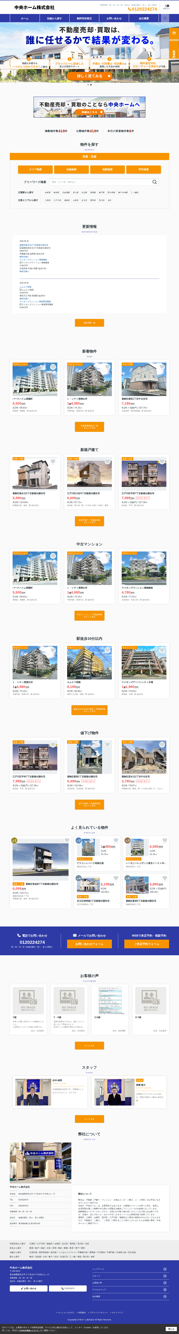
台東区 (76, 200)
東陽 (66, 1248)
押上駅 (76, 192)
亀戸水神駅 (123, 192)
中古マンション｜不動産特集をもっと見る (89, 615)
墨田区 (93, 200)
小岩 (45, 1257)
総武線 (54, 1252)
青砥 (79, 1257)
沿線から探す (54, 18)
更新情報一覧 (89, 323)
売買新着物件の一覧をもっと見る (89, 427)
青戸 (77, 1248)
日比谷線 (132, 1252)
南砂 (43, 1248)
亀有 (31, 1257)
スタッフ (96, 1276)
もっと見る (89, 1119)
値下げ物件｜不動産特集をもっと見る (89, 804)
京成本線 (33, 1252)
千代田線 (101, 1252)
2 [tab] (91, 84)
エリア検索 (35, 169)
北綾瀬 (38, 1257)
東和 (83, 1248)
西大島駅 (111, 192)
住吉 (56, 1257)
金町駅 (48, 192)
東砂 (60, 1248)
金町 (93, 1257)
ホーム (25, 18)
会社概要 (144, 18)
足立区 (84, 200)
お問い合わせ (114, 18)
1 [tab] (88, 84)
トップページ (98, 1269)
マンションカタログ (66, 1313)
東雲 (72, 1248)
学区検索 (144, 169)
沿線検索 (71, 169)
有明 (54, 1248)
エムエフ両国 (25, 287)
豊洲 (31, 1248)
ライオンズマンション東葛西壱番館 (35, 301)
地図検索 (108, 169)
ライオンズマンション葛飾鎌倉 (33, 260)
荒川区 (102, 200)
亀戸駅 (102, 192)
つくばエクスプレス (67, 1252)
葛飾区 (67, 200)
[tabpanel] (89, 52)
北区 (109, 200)
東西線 (92, 1252)
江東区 (48, 200)
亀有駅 (56, 192)
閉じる (171, 1329)
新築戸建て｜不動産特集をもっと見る (89, 521)
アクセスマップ (99, 1289)
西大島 (86, 1257)
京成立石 (64, 1257)
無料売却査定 (84, 18)
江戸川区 (57, 200)
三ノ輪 (73, 1257)
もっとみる (89, 1045)
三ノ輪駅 (135, 192)
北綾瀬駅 (66, 192)
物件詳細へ (24, 257)
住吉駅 (84, 192)
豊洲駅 (93, 192)
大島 (49, 1248)
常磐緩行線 (83, 1252)
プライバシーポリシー (99, 1313)
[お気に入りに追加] (53, 367)
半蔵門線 (111, 1252)
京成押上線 (121, 1252)
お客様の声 (97, 1283)
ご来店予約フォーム (146, 943)
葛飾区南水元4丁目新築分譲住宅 (34, 245)
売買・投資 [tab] (89, 156)
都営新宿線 (44, 1252)
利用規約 (82, 1313)
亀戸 (37, 1248)
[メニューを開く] (165, 18)
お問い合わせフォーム (89, 943)
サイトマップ (117, 1313)
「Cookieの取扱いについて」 (29, 1330)
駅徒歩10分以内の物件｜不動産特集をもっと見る (89, 710)
